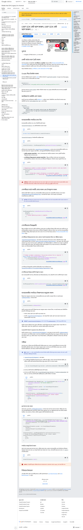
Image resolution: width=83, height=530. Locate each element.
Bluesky (42, 504)
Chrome (63, 504)
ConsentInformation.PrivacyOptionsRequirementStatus (36, 268)
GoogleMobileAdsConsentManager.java (55, 175)
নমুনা (24, 1)
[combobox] (57, 1)
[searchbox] (9, 12)
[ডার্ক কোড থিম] (65, 81)
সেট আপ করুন (28, 15)
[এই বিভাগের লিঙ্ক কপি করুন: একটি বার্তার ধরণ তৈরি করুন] (41, 60)
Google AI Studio (65, 508)
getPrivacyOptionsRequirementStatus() (46, 241)
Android (63, 502)
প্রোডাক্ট (26, 23)
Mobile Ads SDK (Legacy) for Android (13, 5)
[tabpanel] (45, 133)
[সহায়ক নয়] (67, 24)
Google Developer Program (24, 502)
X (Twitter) (42, 510)
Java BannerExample (53, 473)
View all (63, 516)
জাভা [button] (24, 129)
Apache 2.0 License (67, 489)
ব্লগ (40, 502)
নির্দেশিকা (3, 8)
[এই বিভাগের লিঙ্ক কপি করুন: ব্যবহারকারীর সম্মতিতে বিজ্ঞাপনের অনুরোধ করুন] (54, 293)
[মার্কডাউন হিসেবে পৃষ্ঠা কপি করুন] (36, 29)
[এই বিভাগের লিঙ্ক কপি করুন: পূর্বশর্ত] (27, 51)
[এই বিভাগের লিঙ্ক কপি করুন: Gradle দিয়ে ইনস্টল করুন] (40, 74)
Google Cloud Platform (56, 521)
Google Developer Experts (24, 506)
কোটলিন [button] (28, 129)
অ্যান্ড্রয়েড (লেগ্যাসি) (28, 36)
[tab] (24, 129)
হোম (22, 23)
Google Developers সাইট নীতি (38, 490)
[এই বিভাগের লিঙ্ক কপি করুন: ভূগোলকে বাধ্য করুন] (34, 406)
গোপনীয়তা (25, 527)
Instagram (42, 506)
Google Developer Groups (24, 504)
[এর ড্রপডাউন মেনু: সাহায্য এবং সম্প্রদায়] (36, 1)
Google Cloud (64, 512)
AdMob (9, 1)
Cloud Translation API (39, 19)
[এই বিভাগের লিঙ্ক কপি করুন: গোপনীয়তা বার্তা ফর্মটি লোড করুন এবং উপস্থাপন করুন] (58, 189)
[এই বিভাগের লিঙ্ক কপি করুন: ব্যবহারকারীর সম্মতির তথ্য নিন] (43, 120)
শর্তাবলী (20, 527)
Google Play (64, 514)
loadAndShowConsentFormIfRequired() (31, 194)
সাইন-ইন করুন (78, 1)
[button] (8, 39)
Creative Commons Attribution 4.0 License (43, 489)
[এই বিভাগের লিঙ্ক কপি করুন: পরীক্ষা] (27, 342)
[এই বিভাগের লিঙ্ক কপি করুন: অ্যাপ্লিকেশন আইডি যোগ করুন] (43, 96)
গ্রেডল (37, 77)
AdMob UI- (39, 99)
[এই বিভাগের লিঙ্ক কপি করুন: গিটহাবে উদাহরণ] (34, 470)
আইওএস (44, 34)
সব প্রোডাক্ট (72, 521)
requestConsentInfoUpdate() (42, 149)
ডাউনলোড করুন (16, 8)
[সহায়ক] (66, 24)
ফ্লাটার (58, 34)
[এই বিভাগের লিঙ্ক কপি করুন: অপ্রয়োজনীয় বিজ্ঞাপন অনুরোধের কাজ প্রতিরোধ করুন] (46, 330)
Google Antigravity (65, 510)
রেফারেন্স (9, 8)
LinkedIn (42, 508)
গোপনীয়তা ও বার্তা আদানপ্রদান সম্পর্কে (40, 68)
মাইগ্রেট (23, 15)
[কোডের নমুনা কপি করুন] (67, 81)
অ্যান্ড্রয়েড (36, 34)
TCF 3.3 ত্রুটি (49, 183)
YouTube (42, 512)
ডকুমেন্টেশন (18, 1)
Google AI (65, 521)
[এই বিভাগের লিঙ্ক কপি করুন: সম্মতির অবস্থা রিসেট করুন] (37, 446)
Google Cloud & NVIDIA (23, 510)
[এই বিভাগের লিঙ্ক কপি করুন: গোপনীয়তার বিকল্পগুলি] (38, 225)
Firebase (63, 506)
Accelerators (21, 508)
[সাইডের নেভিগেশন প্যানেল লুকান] (15, 527)
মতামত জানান (64, 27)
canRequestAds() (26, 297)
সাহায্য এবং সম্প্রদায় (31, 1)
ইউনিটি (51, 34)
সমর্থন (27, 8)
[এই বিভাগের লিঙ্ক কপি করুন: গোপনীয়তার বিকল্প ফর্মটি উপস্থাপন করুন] (44, 272)
